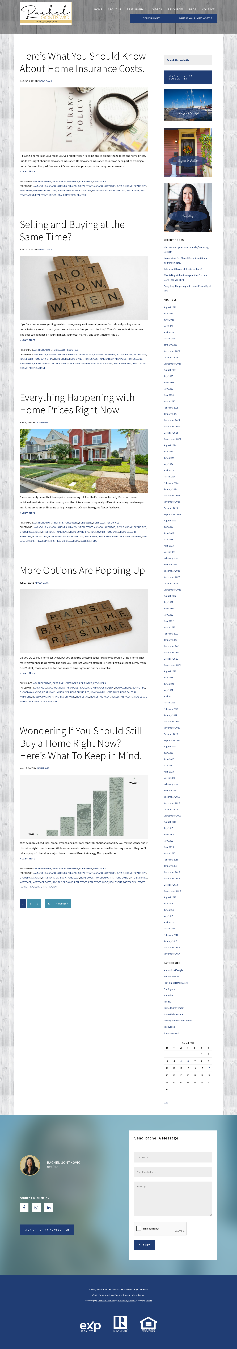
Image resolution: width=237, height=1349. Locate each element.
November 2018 (172, 878)
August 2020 (170, 746)
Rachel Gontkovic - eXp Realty (46, 17)
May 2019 (168, 840)
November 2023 (172, 501)
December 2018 (172, 872)
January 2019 (170, 865)
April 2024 (169, 470)
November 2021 (172, 652)
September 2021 (172, 665)
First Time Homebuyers (65, 181)
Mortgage (25, 882)
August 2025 (170, 369)
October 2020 (171, 734)
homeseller (26, 363)
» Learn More (33, 171)
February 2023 (171, 558)
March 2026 (169, 338)
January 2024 (170, 489)
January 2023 (170, 564)
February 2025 (171, 407)
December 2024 (172, 420)
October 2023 (171, 508)
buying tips (140, 186)
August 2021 (170, 671)
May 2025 (168, 388)
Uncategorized (171, 1033)
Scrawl (149, 1300)
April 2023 (169, 545)
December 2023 (172, 495)
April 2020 (169, 771)
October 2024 (171, 432)
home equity (61, 358)
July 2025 (168, 376)
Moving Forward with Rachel (178, 1020)
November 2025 (172, 351)
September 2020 (172, 740)
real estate (133, 190)
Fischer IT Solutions (106, 1300)
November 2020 (172, 727)
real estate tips (67, 195)
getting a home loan (44, 190)
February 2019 (171, 859)
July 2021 (168, 677)
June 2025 (169, 382)
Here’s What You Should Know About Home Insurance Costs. (83, 62)
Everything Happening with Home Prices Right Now (77, 403)
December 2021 (172, 646)
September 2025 (172, 363)
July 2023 (168, 526)
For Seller (59, 349)
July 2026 (168, 313)
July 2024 (168, 451)
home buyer (64, 190)
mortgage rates (42, 882)
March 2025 (169, 401)
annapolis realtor (104, 186)
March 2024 (169, 476)
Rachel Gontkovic (115, 190)
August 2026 (170, 307)
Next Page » (62, 905)
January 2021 (170, 715)
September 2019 (172, 815)
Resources (99, 181)
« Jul (166, 1102)
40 (50, 903)
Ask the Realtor (42, 181)
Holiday (167, 1001)
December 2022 (172, 570)
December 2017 (172, 947)
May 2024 (168, 464)
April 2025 (169, 395)
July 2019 (168, 828)
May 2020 (168, 765)
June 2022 (169, 608)
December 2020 (172, 721)
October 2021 (171, 658)
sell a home (72, 540)
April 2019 (169, 847)
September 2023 (172, 514)
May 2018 (168, 916)
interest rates (138, 877)
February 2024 (171, 483)
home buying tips (81, 190)
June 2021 (169, 683)
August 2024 (170, 445)
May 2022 (168, 614)
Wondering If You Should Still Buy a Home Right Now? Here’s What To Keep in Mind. (81, 743)
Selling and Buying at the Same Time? (72, 230)
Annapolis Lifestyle (173, 970)
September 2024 (172, 439)
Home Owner (76, 358)
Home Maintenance (173, 1014)
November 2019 (172, 803)
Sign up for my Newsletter (180, 77)
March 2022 (169, 627)
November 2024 (172, 426)
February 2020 (171, 784)
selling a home (37, 368)
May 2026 (168, 325)
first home (26, 190)
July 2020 (168, 752)
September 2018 (172, 891)
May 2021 (168, 690)
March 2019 (169, 853)
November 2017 (172, 953)
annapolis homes (57, 186)
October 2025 (171, 357)
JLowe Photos (114, 1295)
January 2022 (170, 639)
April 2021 (169, 696)
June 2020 (169, 759)
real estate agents (46, 195)
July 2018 (168, 903)
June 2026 (169, 319)
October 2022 (171, 583)
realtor (81, 195)
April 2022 (169, 621)
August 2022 (170, 595)
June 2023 (169, 533)
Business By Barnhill (127, 1300)
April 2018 (169, 922)
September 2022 (172, 589)
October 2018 (171, 884)
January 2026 (170, 344)
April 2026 (169, 332)
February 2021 (171, 709)
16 (209, 1068)
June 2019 (169, 834)
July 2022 (168, 602)
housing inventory (42, 696)
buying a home (125, 186)
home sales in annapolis (112, 358)
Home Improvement (174, 1007)
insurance (98, 190)
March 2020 (169, 777)
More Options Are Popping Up (82, 569)
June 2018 (169, 909)
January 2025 (170, 413)
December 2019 (172, 796)
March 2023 (169, 551)
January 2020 (170, 790)
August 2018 (170, 897)
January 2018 (170, 941)
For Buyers (85, 181)
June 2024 (169, 457)
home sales (91, 358)
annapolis (40, 186)
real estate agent (80, 363)
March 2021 (169, 702)
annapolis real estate (80, 186)
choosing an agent (30, 531)
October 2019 (171, 809)
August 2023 (170, 520)
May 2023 (168, 539)
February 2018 (171, 935)
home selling (135, 358)
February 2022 (171, 633)
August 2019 (170, 821)
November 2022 (172, 577)
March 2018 (169, 928)
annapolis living (56, 687)
